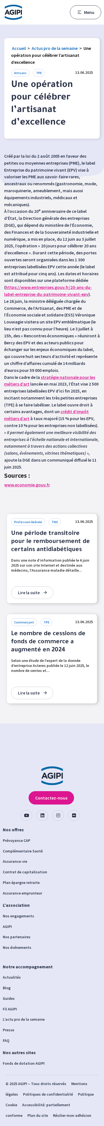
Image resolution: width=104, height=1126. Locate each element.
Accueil (19, 48)
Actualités (12, 977)
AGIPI (7, 926)
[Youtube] (26, 815)
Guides (9, 998)
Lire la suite (29, 592)
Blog (7, 987)
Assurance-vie (15, 861)
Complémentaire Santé (23, 851)
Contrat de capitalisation (25, 871)
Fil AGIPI (10, 1009)
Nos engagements (18, 915)
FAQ (6, 1040)
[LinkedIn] (42, 815)
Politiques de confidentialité (48, 1094)
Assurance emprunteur (22, 893)
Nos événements (17, 947)
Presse (8, 1029)
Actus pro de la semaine (55, 48)
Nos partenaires (17, 936)
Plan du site (37, 1115)
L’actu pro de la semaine (24, 1019)
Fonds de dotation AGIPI (24, 1063)
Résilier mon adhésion (72, 1115)
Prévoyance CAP (16, 840)
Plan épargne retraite (21, 882)
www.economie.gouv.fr (27, 485)
